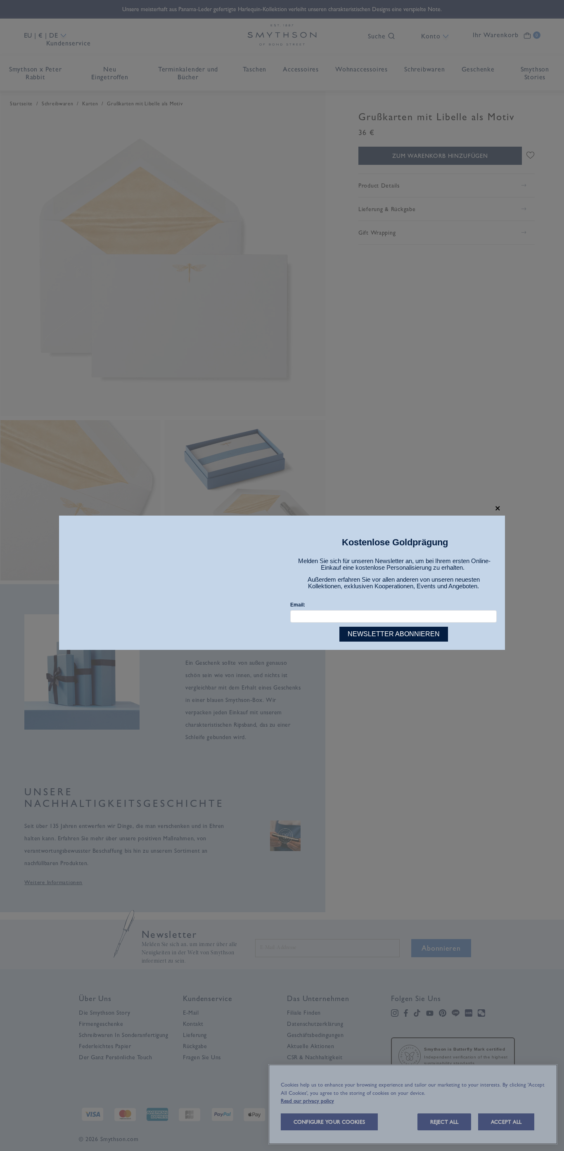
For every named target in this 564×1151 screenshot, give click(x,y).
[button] (498, 508)
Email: (297, 605)
